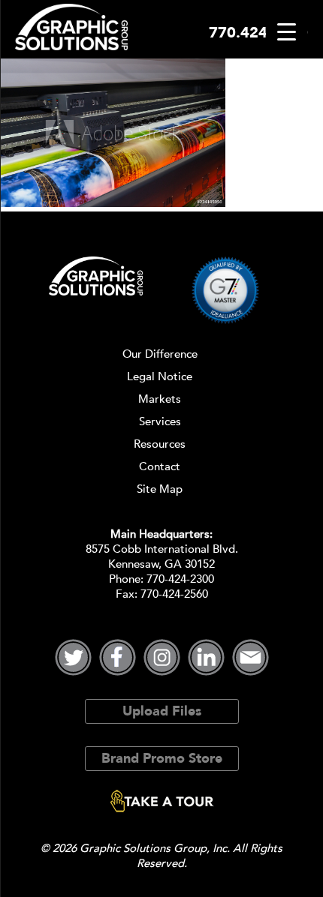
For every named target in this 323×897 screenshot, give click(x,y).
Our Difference (160, 354)
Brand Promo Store (161, 758)
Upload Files (161, 711)
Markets (159, 399)
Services (160, 421)
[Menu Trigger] (286, 31)
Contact (159, 466)
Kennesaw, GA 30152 (161, 564)
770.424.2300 (258, 32)
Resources (160, 444)
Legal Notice (159, 376)
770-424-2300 (180, 579)
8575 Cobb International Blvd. (162, 549)
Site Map (160, 489)
